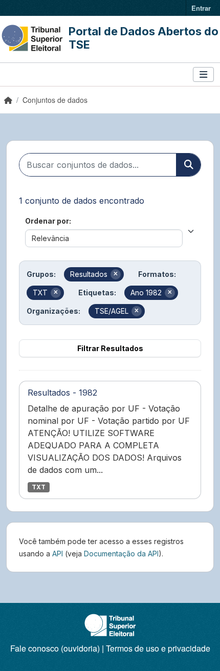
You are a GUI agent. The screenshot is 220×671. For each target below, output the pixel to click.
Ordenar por (47, 221)
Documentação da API (121, 553)
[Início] (8, 100)
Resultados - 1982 (62, 392)
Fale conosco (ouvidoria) (55, 648)
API (57, 553)
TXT (39, 487)
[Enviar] (188, 165)
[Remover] (116, 274)
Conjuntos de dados (55, 100)
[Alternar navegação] (203, 74)
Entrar (201, 8)
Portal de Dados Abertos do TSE (143, 38)
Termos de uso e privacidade (158, 648)
